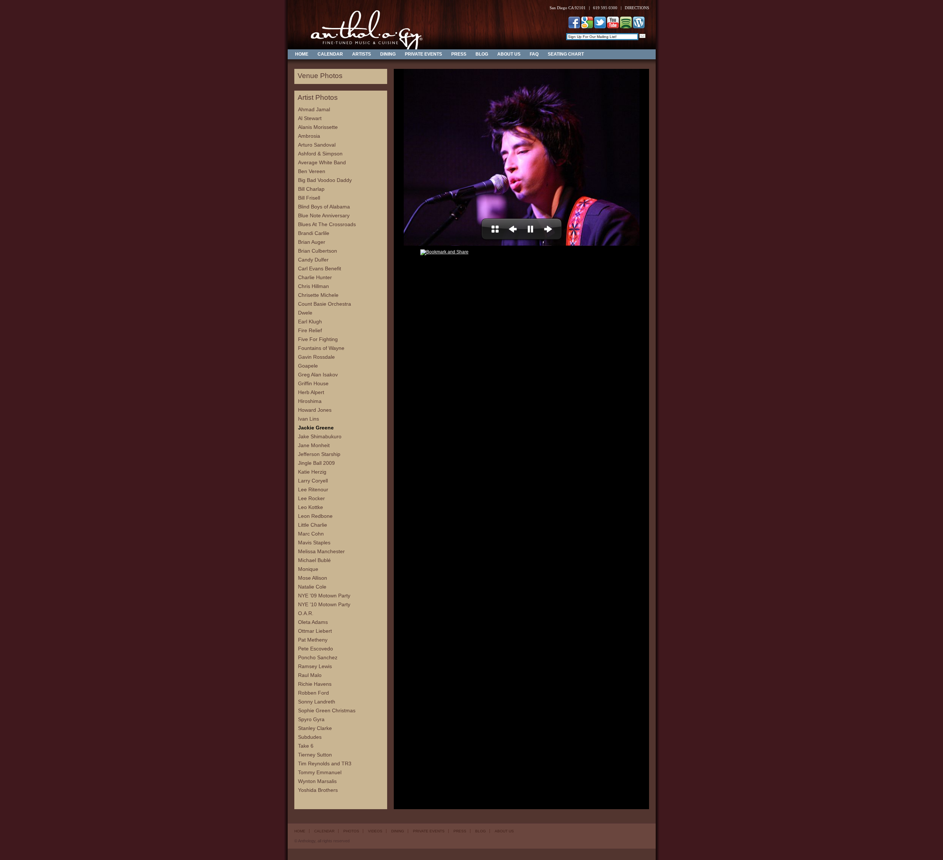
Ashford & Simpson (320, 154)
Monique (308, 569)
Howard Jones (315, 410)
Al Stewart (310, 118)
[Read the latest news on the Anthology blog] (639, 26)
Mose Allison (312, 578)
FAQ (534, 54)
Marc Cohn (311, 534)
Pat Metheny (312, 640)
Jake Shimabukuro (319, 436)
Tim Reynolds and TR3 (324, 763)
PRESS (458, 54)
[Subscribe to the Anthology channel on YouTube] (613, 26)
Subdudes (310, 737)
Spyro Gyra (311, 719)
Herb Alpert (311, 392)
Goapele (308, 366)
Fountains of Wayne (321, 348)
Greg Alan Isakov (318, 375)
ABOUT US (508, 54)
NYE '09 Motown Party (324, 596)
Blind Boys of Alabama (324, 207)
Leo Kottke (310, 507)
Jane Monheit (314, 445)
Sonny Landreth (316, 702)
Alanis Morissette (318, 127)
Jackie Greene (316, 428)
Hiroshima (310, 401)
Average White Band (322, 162)
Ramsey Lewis (315, 666)
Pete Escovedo (315, 649)
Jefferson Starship (319, 454)
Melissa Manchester (321, 551)
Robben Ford (313, 693)
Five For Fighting (318, 339)
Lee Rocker (311, 498)
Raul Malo (310, 675)
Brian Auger (311, 242)
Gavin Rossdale (316, 357)
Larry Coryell (313, 481)
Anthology (361, 24)
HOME (301, 54)
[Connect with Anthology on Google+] (587, 26)
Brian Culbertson (317, 251)
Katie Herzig (312, 472)
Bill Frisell (309, 198)
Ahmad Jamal (314, 109)
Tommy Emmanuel (319, 772)
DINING (388, 54)
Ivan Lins (308, 419)
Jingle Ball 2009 (316, 463)
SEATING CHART (566, 54)
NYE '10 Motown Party (324, 604)
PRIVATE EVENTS (423, 54)
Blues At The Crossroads (327, 224)
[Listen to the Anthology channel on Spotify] (626, 26)
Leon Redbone (315, 516)
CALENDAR (330, 54)
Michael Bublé (314, 560)
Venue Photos (320, 76)
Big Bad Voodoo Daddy (325, 180)
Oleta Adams (313, 622)
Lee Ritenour (313, 489)
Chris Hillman (313, 286)
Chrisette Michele (318, 295)
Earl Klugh (310, 321)
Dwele (305, 313)
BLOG (482, 54)
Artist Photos (318, 97)
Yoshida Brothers (318, 790)
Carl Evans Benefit (319, 268)
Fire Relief (310, 330)
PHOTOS (351, 831)
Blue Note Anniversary (324, 215)
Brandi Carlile (313, 233)
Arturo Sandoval (317, 145)
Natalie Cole (312, 587)
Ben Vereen (311, 171)
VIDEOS (375, 831)
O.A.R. (305, 613)
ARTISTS (361, 54)
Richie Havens (315, 684)
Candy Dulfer (313, 260)
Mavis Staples (314, 542)
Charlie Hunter (315, 277)
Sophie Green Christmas (326, 710)
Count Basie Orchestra (324, 304)
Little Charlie (312, 525)
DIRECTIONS (637, 8)
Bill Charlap (311, 189)
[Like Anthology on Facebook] (574, 26)
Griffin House (313, 383)
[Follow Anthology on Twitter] (600, 26)
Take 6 (305, 746)
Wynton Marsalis (317, 781)
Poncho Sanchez (317, 657)
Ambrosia (309, 136)
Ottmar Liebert (315, 631)
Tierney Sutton (315, 755)
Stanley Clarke (315, 728)
